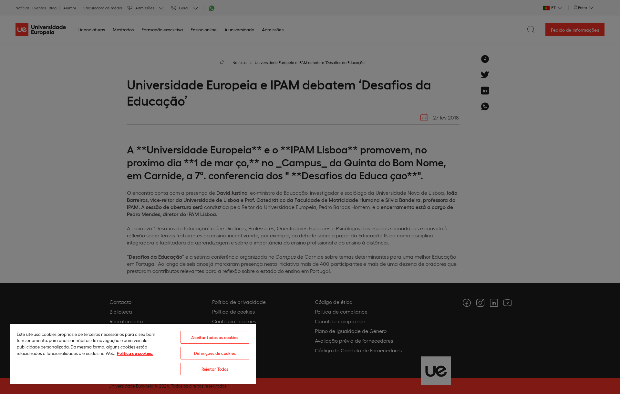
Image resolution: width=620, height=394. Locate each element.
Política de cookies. (135, 353)
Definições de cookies (215, 353)
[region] (133, 354)
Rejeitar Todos (215, 369)
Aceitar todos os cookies (214, 337)
